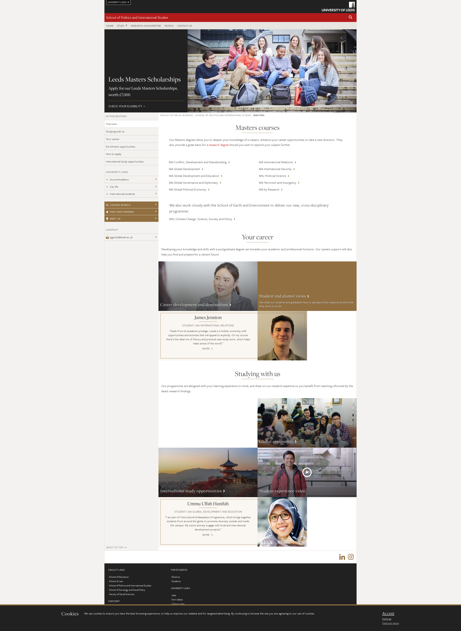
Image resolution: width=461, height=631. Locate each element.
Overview (111, 124)
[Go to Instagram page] (351, 557)
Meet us (115, 218)
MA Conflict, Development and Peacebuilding (198, 162)
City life (114, 187)
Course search (120, 205)
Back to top (115, 547)
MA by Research (269, 189)
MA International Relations (276, 162)
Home (109, 26)
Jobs (173, 595)
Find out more (390, 623)
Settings (386, 619)
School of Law (116, 581)
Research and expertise (146, 26)
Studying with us (115, 131)
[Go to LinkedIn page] (342, 557)
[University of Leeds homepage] (338, 6)
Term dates (177, 599)
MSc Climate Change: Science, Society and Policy (200, 219)
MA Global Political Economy (187, 189)
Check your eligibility (230, 70)
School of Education (119, 577)
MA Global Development (184, 169)
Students (176, 581)
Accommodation (119, 179)
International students (122, 194)
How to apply (113, 154)
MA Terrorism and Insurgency (277, 182)
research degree (219, 145)
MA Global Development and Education (194, 175)
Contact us (184, 26)
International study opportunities (125, 161)
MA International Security (275, 169)
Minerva (176, 577)
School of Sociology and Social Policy (127, 590)
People (169, 26)
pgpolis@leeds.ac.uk (121, 237)
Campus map (178, 604)
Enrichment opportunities (120, 146)
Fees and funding (122, 212)
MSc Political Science (272, 175)
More (208, 286)
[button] (350, 17)
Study (120, 26)
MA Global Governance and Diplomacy (193, 182)
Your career (113, 139)
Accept (388, 613)
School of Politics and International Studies (137, 17)
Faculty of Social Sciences (176, 115)
